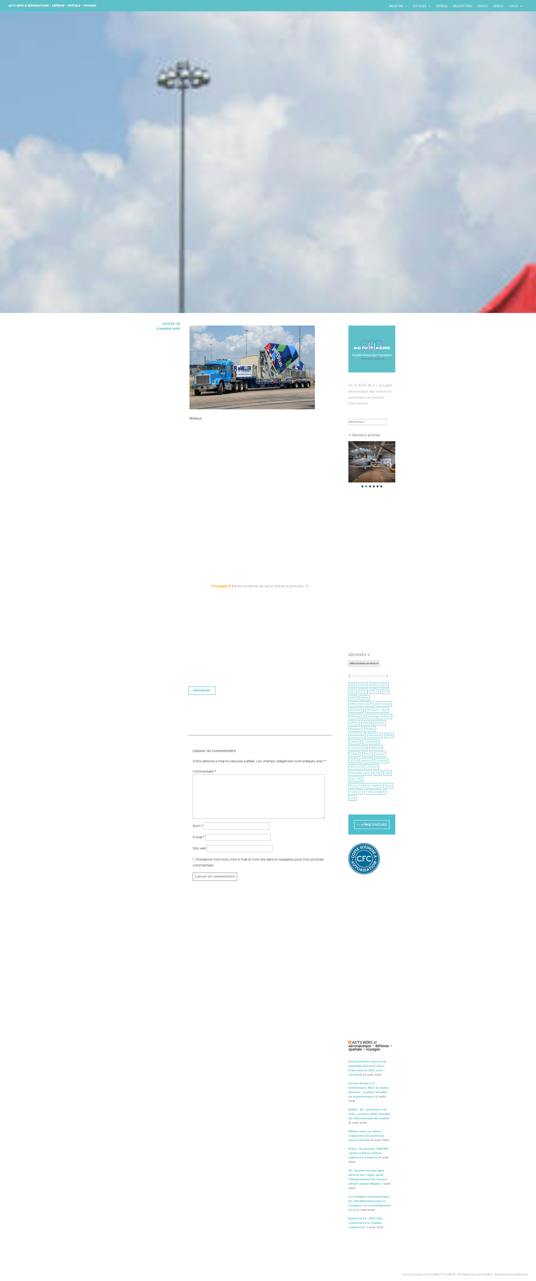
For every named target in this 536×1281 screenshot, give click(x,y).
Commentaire (204, 771)
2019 (373, 685)
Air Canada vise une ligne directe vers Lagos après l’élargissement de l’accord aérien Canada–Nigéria (367, 1177)
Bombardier (357, 735)
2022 (363, 691)
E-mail (198, 837)
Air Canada (383, 704)
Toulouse (355, 792)
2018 (363, 685)
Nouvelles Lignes (360, 773)
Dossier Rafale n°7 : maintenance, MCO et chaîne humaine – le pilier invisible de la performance (368, 1090)
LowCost (371, 766)
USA (352, 798)
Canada (354, 741)
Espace (483, 6)
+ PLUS (513, 6)
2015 (353, 685)
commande (371, 741)
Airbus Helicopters (361, 704)
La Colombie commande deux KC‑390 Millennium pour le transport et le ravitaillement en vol (369, 1203)
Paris (387, 773)
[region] (371, 464)
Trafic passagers (375, 792)
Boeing (370, 729)
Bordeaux (375, 735)
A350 (353, 697)
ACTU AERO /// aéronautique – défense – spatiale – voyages (52, 5)
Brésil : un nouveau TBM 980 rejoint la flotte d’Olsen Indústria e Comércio (368, 1153)
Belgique (355, 729)
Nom (198, 826)
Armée (354, 722)
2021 (353, 691)
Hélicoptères (462, 6)
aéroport (378, 722)
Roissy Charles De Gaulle (365, 785)
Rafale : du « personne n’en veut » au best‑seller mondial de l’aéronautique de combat (369, 1114)
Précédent (202, 690)
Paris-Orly (356, 779)
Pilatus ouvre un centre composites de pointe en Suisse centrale (366, 1136)
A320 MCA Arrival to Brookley (196, 176)
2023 (374, 691)
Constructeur (358, 748)
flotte (367, 754)
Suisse (388, 785)
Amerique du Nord (379, 716)
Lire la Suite (156, 200)
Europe (354, 754)
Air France (356, 710)
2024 (384, 691)
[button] (377, 461)
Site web (199, 848)
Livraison (381, 760)
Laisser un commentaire (168, 326)
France (380, 754)
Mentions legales (413, 1274)
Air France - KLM (377, 710)
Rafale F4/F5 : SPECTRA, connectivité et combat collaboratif (365, 1223)
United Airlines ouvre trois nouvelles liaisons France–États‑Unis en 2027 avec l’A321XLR (367, 1068)
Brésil (389, 735)
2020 (384, 685)
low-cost (355, 766)
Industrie (396, 6)
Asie (365, 722)
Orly (377, 773)
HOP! (353, 760)
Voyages (419, 6)
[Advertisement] (261, 473)
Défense (442, 6)
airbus (364, 697)
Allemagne (356, 716)
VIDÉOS (498, 6)
